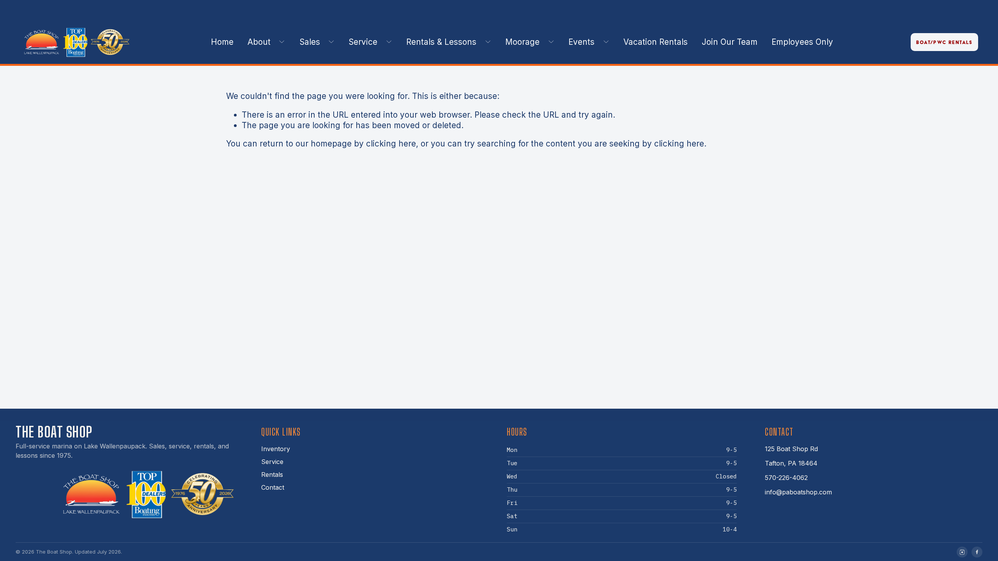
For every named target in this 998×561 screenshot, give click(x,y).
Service (272, 462)
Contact (272, 487)
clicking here (391, 143)
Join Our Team (729, 42)
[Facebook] (976, 552)
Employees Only (802, 42)
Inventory (275, 449)
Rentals (272, 474)
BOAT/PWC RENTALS (944, 42)
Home (222, 42)
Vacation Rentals (655, 42)
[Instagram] (962, 552)
